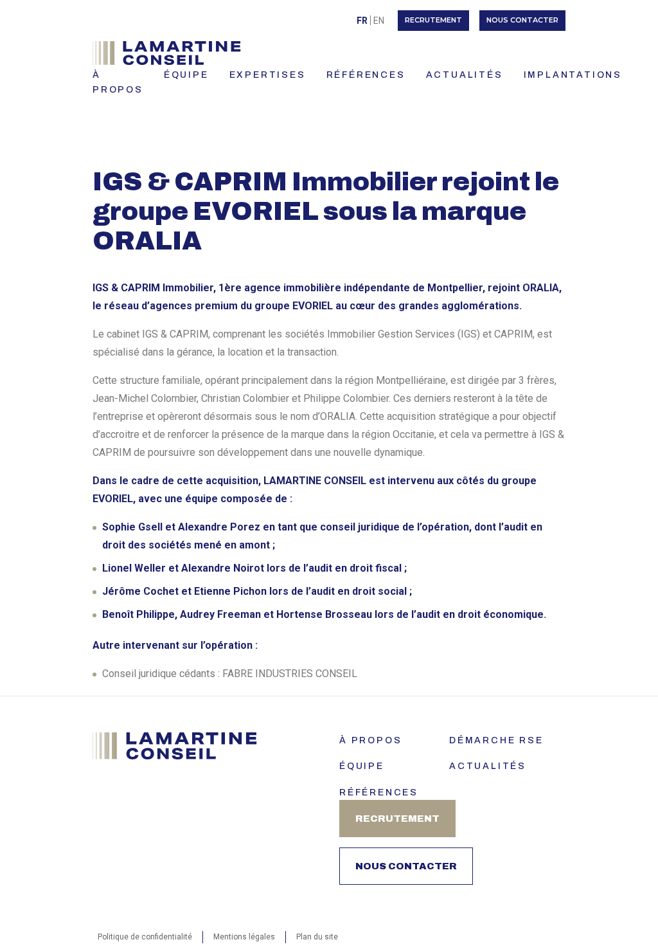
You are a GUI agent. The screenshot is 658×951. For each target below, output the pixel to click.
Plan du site (317, 936)
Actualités (487, 766)
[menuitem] (362, 20)
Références (378, 792)
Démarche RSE (496, 740)
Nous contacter (522, 19)
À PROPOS (118, 82)
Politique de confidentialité (145, 936)
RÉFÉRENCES (365, 75)
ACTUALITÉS (464, 75)
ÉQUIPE (186, 75)
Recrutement (433, 19)
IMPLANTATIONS (573, 75)
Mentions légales (244, 936)
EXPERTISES (267, 75)
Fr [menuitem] (362, 20)
